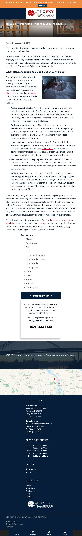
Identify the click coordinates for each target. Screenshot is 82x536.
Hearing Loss (32, 267)
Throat (29, 279)
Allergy (29, 239)
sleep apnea (47, 148)
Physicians (30, 488)
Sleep (28, 275)
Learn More (42, 5)
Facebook (32, 469)
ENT (28, 251)
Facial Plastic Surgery (35, 255)
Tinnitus (29, 283)
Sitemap (9, 527)
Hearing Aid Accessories (37, 259)
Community (31, 243)
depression (30, 93)
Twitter (31, 472)
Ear (27, 247)
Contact (29, 496)
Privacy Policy (12, 521)
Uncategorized (32, 287)
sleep (43, 223)
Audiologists (31, 491)
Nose (28, 271)
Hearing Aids (32, 263)
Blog (28, 494)
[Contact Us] (41, 382)
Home (28, 485)
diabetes (10, 93)
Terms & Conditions (14, 524)
